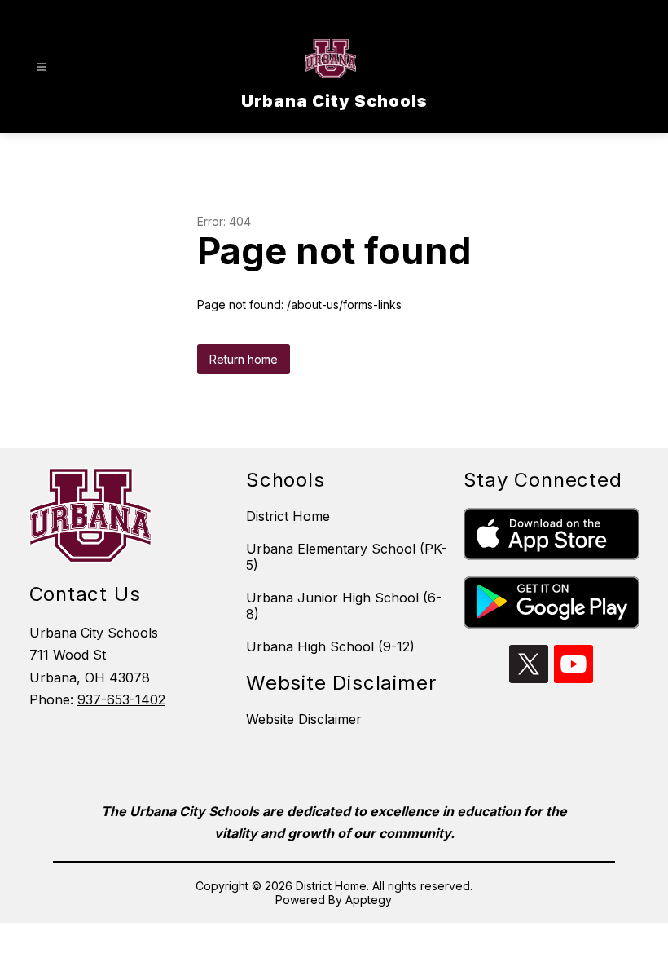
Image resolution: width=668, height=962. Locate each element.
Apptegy (368, 900)
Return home (243, 359)
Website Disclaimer (304, 719)
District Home (288, 516)
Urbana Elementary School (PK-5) (346, 557)
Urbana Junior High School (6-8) (344, 605)
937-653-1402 (121, 699)
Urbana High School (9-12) (330, 646)
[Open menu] (42, 67)
